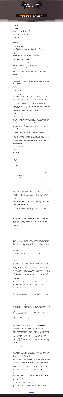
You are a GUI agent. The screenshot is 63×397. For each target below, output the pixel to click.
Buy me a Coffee (44, 396)
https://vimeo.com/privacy (40, 309)
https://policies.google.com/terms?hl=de (27, 356)
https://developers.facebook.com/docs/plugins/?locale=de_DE (21, 204)
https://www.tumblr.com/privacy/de (37, 246)
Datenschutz (47, 396)
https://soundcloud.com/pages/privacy (38, 369)
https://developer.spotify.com (44, 375)
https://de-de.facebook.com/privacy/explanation (42, 209)
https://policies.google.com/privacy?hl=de (40, 296)
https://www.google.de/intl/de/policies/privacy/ (41, 325)
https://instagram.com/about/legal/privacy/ (36, 235)
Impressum (50, 396)
